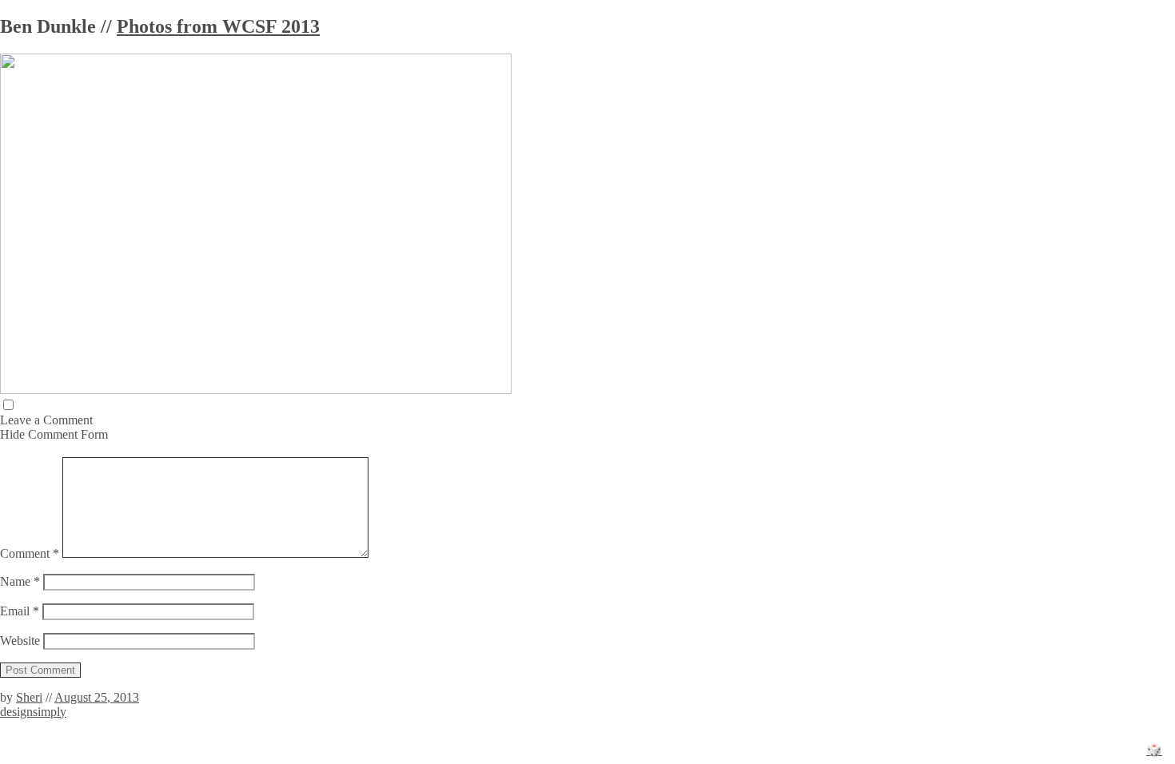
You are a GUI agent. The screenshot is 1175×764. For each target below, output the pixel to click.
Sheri (29, 697)
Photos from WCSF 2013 (218, 26)
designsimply (33, 711)
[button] (8, 405)
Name (20, 581)
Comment (29, 553)
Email (19, 611)
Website (20, 640)
